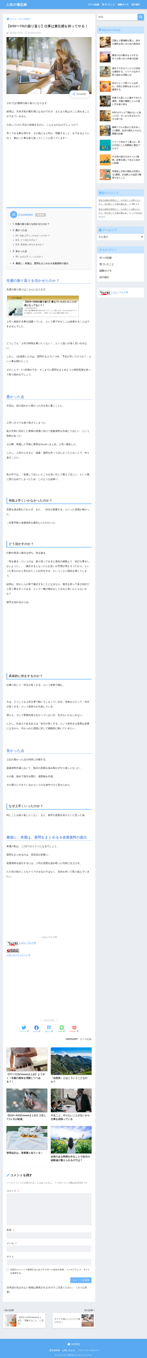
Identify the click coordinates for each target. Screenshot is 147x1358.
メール (12, 1243)
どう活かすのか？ (27, 240)
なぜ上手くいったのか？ (29, 256)
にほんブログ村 (27, 942)
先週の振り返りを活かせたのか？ (31, 224)
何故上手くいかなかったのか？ (33, 235)
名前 (11, 1230)
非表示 (41, 215)
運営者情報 (54, 1350)
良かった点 (20, 251)
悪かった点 (20, 230)
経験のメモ (123, 4)
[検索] (141, 17)
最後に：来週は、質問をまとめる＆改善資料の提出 (40, 263)
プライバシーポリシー (88, 1350)
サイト (10, 1256)
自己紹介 (135, 4)
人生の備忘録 (16, 4)
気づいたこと (108, 4)
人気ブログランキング (17, 955)
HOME (75, 1344)
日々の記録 (93, 4)
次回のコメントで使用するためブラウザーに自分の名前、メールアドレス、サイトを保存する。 (50, 1271)
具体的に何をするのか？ (30, 244)
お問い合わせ (68, 1350)
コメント (13, 1190)
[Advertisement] (48, 173)
